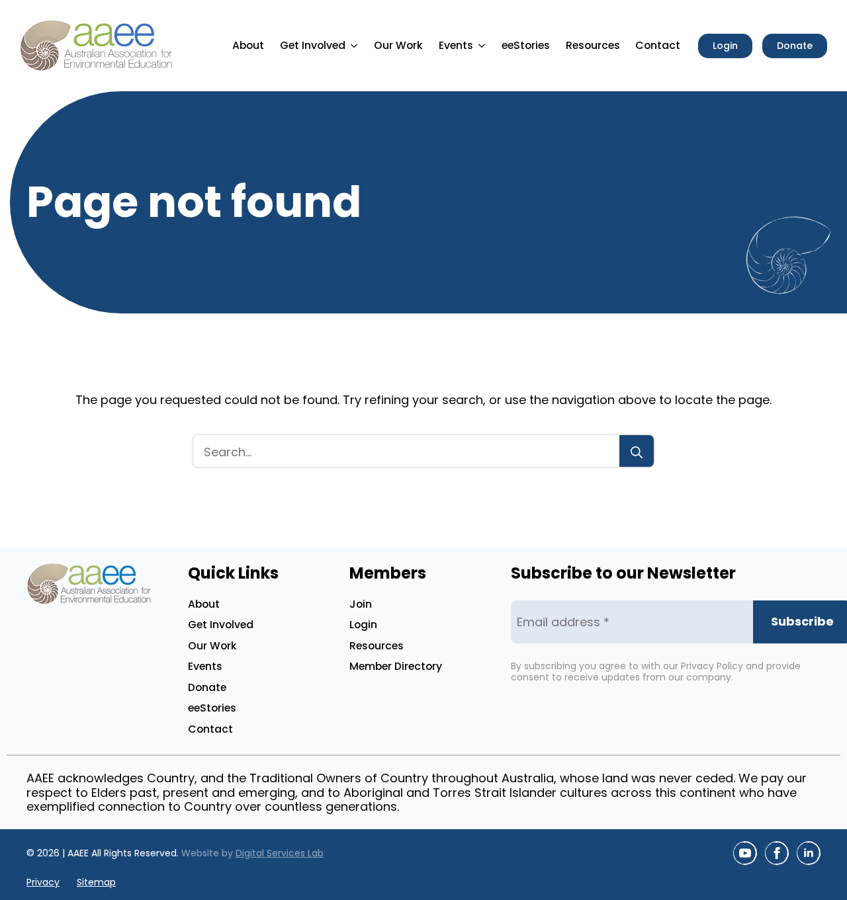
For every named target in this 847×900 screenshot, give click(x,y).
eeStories (526, 45)
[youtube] (745, 853)
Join (360, 604)
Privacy (43, 882)
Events (456, 45)
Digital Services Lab (280, 853)
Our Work (398, 45)
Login (363, 624)
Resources (593, 45)
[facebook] (777, 853)
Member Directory (395, 666)
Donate (207, 687)
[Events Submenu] (483, 45)
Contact (657, 45)
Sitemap (96, 882)
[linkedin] (809, 853)
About (248, 45)
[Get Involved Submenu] (356, 45)
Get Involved (312, 45)
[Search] (636, 452)
